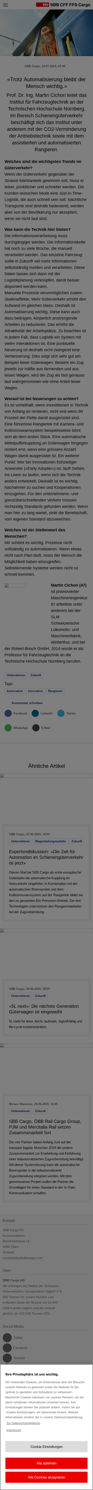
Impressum (14, 1430)
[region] (46, 1427)
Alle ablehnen (46, 1463)
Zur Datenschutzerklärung (23, 1423)
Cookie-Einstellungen (46, 1447)
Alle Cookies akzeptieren (46, 1477)
